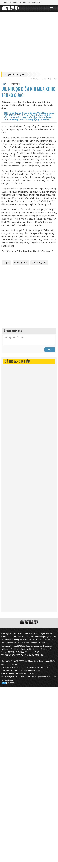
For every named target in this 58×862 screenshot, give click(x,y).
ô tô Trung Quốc (39, 262)
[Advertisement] (29, 41)
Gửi (49, 349)
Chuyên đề (9, 74)
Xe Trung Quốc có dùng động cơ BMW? (28, 119)
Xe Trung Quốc (21, 262)
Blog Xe (20, 74)
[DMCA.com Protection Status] (8, 682)
